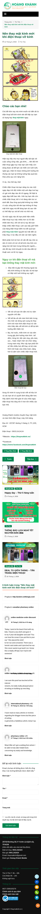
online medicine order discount (23, 617)
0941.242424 (14, 853)
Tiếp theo (30, 459)
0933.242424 (17, 850)
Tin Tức (23, 42)
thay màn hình (12, 232)
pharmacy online (17, 736)
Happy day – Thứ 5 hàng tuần (19, 493)
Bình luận (8, 658)
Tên (4, 788)
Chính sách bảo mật (10, 894)
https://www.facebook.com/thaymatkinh (19, 445)
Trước (9, 459)
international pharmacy (20, 704)
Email (5, 798)
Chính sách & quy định (11, 891)
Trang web (6, 807)
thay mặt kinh (27, 451)
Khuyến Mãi (9, 488)
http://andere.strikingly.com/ (24, 597)
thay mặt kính (18, 118)
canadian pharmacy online (23, 607)
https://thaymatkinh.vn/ (20, 436)
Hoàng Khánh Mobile (18, 858)
